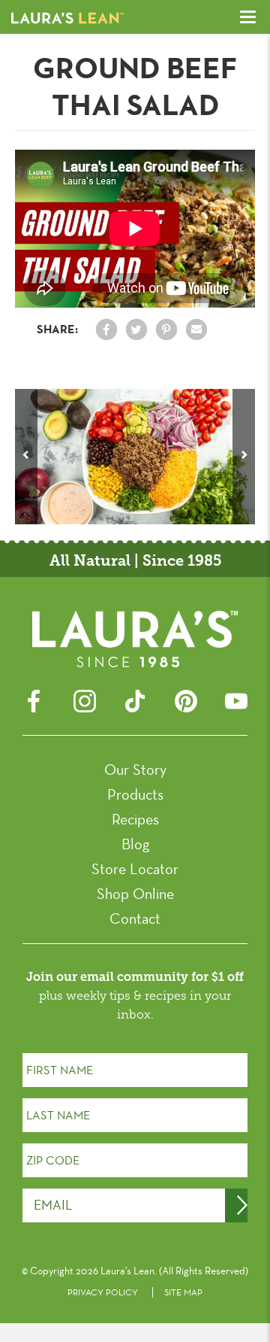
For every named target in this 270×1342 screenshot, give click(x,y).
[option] (135, 456)
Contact (135, 918)
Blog (135, 844)
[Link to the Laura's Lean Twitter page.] (136, 329)
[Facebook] (33, 699)
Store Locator (135, 869)
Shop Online (135, 894)
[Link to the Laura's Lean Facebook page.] (106, 329)
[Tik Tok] (135, 699)
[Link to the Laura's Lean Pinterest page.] (166, 329)
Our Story (135, 770)
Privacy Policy (103, 1292)
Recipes (135, 819)
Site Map (183, 1292)
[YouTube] (236, 699)
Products (135, 794)
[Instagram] (85, 699)
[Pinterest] (186, 699)
